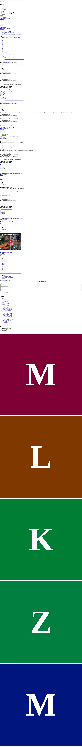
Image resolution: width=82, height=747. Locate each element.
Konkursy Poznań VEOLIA (8, 313)
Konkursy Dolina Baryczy (8, 315)
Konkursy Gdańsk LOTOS (8, 309)
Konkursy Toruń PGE (7, 312)
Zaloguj (2, 25)
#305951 (1, 101)
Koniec (3, 46)
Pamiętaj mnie (4, 288)
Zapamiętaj (3, 14)
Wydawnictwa (6, 301)
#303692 (1, 60)
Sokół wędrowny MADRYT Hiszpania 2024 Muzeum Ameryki (14, 59)
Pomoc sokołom (4, 321)
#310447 (1, 175)
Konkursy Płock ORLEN (8, 311)
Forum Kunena (43, 281)
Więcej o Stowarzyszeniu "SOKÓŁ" (7, 299)
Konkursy (3, 304)
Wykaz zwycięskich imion (8, 305)
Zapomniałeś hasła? (3, 17)
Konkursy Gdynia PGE (7, 310)
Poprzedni (3, 39)
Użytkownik (11, 12)
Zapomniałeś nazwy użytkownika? (5, 18)
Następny (3, 45)
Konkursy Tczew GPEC (8, 320)
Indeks (3, 7)
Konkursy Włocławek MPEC (8, 306)
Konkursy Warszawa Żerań (8, 316)
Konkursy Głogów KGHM (8, 308)
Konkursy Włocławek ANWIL (8, 318)
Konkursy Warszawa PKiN (8, 307)
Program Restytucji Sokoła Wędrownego (10, 300)
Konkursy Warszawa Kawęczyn (9, 317)
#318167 (1, 220)
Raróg (3, 302)
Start (3, 256)
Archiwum (5, 324)
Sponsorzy (3, 323)
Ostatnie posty (4, 8)
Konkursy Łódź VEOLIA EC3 (9, 319)
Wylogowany (4, 57)
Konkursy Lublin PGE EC (8, 314)
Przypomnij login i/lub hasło (7, 292)
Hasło (10, 13)
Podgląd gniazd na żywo (6, 303)
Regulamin (4, 9)
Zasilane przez (38, 281)
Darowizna (5, 322)
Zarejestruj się (2, 19)
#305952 (1, 138)
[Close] (0, 6)
